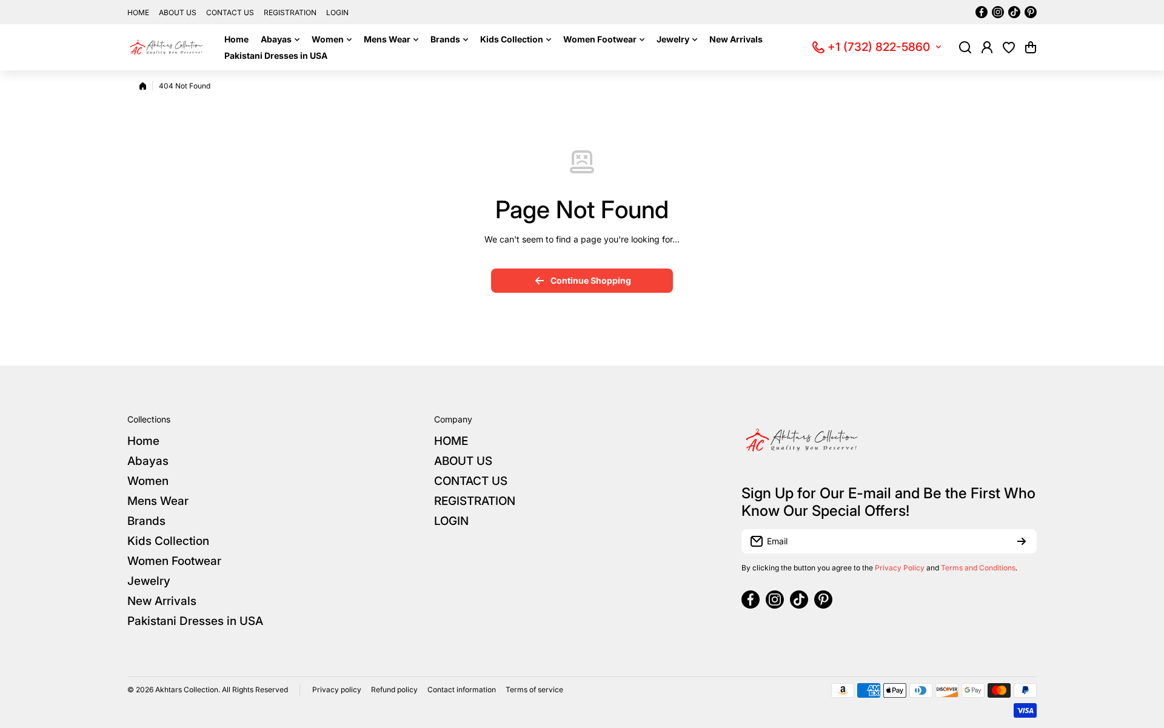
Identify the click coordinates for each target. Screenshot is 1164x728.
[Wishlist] (1009, 47)
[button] (1031, 47)
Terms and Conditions (978, 567)
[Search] (965, 47)
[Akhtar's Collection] (166, 47)
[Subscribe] (1021, 541)
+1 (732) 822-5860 (879, 47)
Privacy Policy (900, 567)
